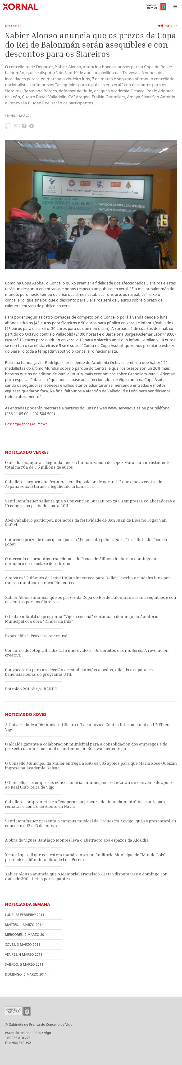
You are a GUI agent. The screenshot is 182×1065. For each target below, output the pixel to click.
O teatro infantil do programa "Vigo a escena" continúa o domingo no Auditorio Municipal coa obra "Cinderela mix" (81, 619)
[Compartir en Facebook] (24, 126)
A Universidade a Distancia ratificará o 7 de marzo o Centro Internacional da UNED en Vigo (87, 727)
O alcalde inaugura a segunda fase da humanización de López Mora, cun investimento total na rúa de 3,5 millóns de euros (88, 465)
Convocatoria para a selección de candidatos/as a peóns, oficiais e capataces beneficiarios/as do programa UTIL (79, 672)
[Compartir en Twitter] (31, 126)
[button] (175, 6)
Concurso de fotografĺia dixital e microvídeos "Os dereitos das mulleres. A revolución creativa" (86, 652)
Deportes (13, 25)
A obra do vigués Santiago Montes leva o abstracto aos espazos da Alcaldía (77, 840)
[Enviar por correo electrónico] (16, 126)
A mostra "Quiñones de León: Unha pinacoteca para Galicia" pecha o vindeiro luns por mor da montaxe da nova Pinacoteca (87, 580)
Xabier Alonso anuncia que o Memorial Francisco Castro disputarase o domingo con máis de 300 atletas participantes (86, 876)
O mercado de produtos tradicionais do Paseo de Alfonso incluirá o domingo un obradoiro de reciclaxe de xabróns (81, 561)
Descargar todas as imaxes (26, 424)
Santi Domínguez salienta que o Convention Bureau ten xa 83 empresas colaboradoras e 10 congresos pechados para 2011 (90, 503)
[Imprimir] (8, 126)
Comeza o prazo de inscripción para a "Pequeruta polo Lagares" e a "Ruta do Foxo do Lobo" (86, 542)
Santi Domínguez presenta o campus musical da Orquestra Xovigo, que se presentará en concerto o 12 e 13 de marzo (90, 823)
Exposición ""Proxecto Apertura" (36, 635)
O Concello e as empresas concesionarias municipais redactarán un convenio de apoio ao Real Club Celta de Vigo (88, 785)
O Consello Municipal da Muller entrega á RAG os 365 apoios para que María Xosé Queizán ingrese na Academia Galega (91, 765)
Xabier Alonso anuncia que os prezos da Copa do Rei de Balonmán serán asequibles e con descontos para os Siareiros (90, 599)
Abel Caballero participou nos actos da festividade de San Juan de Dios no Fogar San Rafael (86, 522)
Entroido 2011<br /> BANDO (31, 688)
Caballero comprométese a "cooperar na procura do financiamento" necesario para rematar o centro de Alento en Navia (86, 804)
